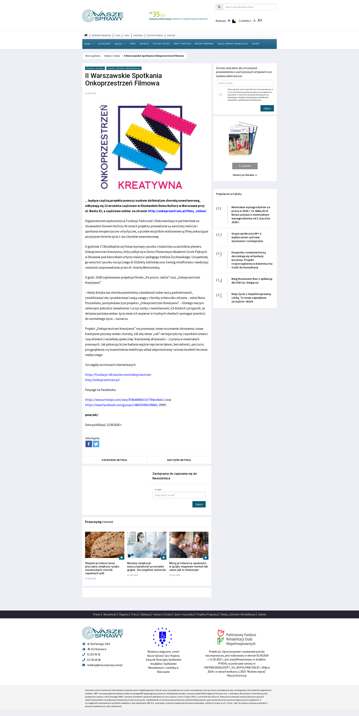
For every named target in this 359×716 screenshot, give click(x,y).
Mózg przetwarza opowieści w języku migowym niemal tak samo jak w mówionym (188, 567)
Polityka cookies (155, 35)
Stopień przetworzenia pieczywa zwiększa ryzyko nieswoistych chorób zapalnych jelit (102, 568)
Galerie (255, 43)
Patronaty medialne (101, 35)
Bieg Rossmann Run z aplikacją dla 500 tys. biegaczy (251, 280)
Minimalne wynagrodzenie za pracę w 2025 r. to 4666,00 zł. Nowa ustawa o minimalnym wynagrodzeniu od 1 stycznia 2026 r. (250, 214)
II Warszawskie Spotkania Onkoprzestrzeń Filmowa (154, 55)
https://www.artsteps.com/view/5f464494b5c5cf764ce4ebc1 (125, 400)
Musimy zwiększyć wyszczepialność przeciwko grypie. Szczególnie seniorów (146, 567)
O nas (117, 35)
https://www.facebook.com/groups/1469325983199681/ (121, 405)
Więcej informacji (236, 675)
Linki (126, 35)
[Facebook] (88, 444)
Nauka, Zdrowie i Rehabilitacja (233, 43)
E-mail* (158, 489)
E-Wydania (138, 35)
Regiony (118, 44)
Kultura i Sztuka (161, 43)
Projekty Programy (204, 43)
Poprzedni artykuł (114, 460)
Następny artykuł (179, 460)
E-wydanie (245, 166)
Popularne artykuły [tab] (229, 194)
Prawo (87, 44)
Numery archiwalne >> (245, 175)
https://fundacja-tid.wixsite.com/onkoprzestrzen (118, 375)
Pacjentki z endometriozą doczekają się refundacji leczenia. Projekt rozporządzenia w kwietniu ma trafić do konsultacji (251, 259)
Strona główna (92, 55)
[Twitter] (96, 444)
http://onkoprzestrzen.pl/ (102, 380)
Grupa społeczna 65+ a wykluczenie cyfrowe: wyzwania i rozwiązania (247, 237)
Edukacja (144, 43)
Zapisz (199, 504)
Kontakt (171, 35)
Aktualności (104, 43)
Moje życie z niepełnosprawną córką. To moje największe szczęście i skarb (251, 297)
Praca (133, 43)
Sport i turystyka (182, 43)
